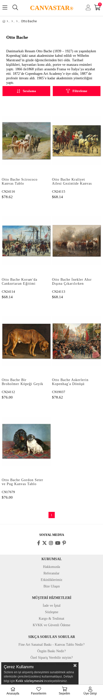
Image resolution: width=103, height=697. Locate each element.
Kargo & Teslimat (51, 618)
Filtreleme (79, 91)
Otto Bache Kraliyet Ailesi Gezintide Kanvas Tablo (72, 182)
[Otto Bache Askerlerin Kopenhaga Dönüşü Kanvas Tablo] (76, 341)
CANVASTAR (51, 8)
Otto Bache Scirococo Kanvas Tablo (20, 181)
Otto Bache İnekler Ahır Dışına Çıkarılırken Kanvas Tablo (72, 282)
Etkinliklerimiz (51, 580)
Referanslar (52, 573)
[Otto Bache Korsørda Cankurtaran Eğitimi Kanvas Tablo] (26, 241)
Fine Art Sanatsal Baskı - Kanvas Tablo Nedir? (51, 644)
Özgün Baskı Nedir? (51, 651)
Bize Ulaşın (52, 586)
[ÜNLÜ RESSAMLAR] (12, 21)
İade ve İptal (51, 605)
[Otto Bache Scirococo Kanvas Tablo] (26, 141)
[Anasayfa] (7, 21)
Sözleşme (51, 612)
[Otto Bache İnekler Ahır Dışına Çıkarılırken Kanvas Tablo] (76, 241)
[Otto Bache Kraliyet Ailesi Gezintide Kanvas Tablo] (76, 141)
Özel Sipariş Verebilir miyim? (51, 657)
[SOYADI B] (17, 21)
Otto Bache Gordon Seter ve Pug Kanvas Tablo (22, 482)
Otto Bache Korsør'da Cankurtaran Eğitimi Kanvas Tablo (19, 282)
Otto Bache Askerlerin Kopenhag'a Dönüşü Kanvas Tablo (70, 382)
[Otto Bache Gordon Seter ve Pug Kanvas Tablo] (26, 441)
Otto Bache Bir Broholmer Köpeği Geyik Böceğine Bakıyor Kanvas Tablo (23, 382)
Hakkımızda (51, 567)
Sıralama (29, 91)
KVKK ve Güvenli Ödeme (51, 625)
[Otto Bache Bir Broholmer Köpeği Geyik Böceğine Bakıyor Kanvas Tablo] (26, 341)
